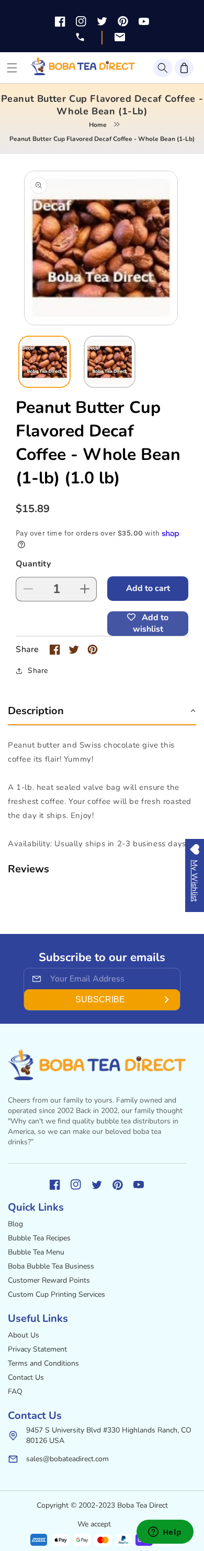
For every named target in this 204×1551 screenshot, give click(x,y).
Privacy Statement (37, 1349)
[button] (162, 68)
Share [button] (38, 671)
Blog (15, 1224)
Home (98, 125)
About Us (23, 1335)
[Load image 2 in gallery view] (110, 362)
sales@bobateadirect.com (67, 1459)
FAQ (15, 1391)
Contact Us (26, 1377)
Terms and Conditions (43, 1363)
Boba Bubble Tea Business (51, 1266)
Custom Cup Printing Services (56, 1294)
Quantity (33, 564)
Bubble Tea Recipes (39, 1238)
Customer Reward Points (49, 1280)
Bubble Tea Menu (36, 1252)
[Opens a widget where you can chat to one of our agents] (165, 1533)
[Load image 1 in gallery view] (44, 362)
